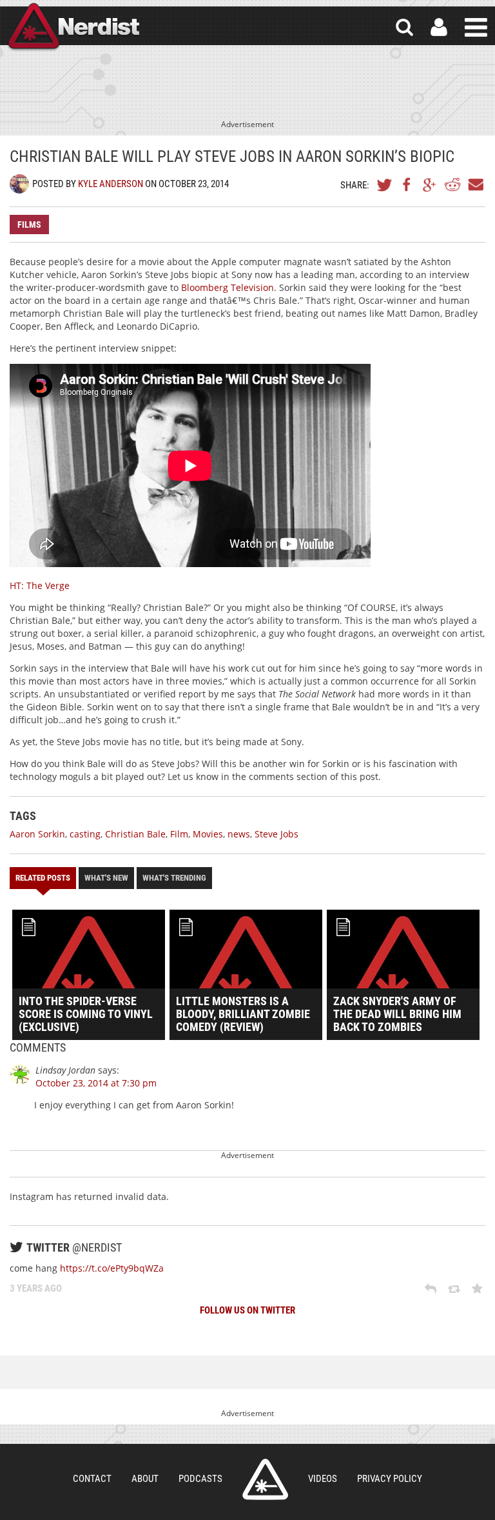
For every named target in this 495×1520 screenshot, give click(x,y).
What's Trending (174, 878)
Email (475, 184)
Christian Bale (135, 834)
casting (85, 834)
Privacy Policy (389, 1479)
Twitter (384, 184)
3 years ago (36, 1288)
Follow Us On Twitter (247, 1310)
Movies (208, 834)
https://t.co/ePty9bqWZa (112, 1268)
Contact (92, 1479)
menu (476, 27)
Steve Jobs (276, 834)
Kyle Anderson (110, 184)
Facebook (407, 184)
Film (179, 834)
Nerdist (72, 27)
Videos (322, 1479)
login (439, 27)
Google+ (430, 184)
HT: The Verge (40, 585)
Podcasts (200, 1479)
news (239, 834)
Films (29, 224)
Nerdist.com (265, 1479)
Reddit (452, 184)
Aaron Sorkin (37, 834)
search (404, 27)
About (145, 1479)
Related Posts (42, 878)
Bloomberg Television (227, 287)
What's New (106, 878)
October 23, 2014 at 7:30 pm (96, 1083)
